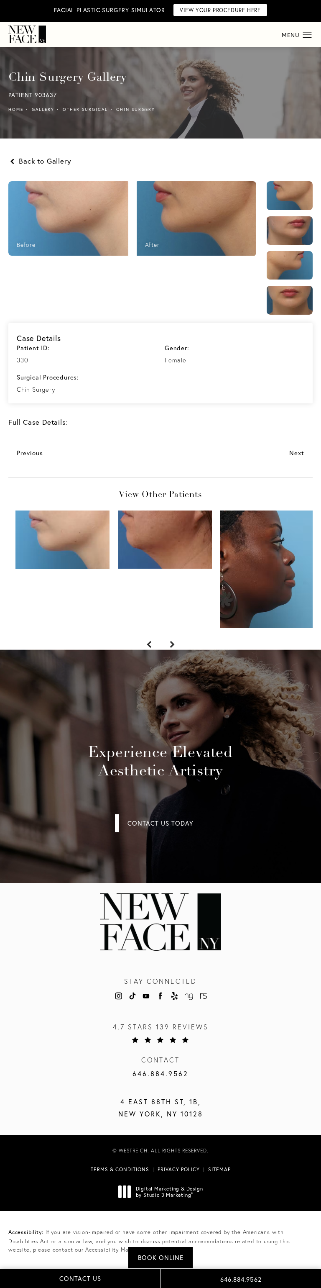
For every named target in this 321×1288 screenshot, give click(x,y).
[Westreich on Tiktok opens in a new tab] (132, 996)
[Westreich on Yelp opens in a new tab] (175, 996)
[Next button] (172, 645)
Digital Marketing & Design (169, 1191)
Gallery (43, 109)
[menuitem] (118, 996)
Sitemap (219, 1169)
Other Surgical (85, 109)
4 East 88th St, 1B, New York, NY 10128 (160, 1107)
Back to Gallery (44, 160)
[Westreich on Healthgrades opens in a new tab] (188, 996)
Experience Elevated (160, 762)
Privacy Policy (179, 1169)
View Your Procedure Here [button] (220, 10)
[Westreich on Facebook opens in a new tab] (160, 996)
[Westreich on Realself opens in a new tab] (203, 996)
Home (15, 109)
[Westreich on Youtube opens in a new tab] (146, 996)
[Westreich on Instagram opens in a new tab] (118, 996)
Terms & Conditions (120, 1169)
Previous (30, 453)
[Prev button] (149, 645)
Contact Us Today (160, 823)
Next (296, 453)
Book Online (160, 1257)
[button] (307, 35)
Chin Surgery (135, 109)
